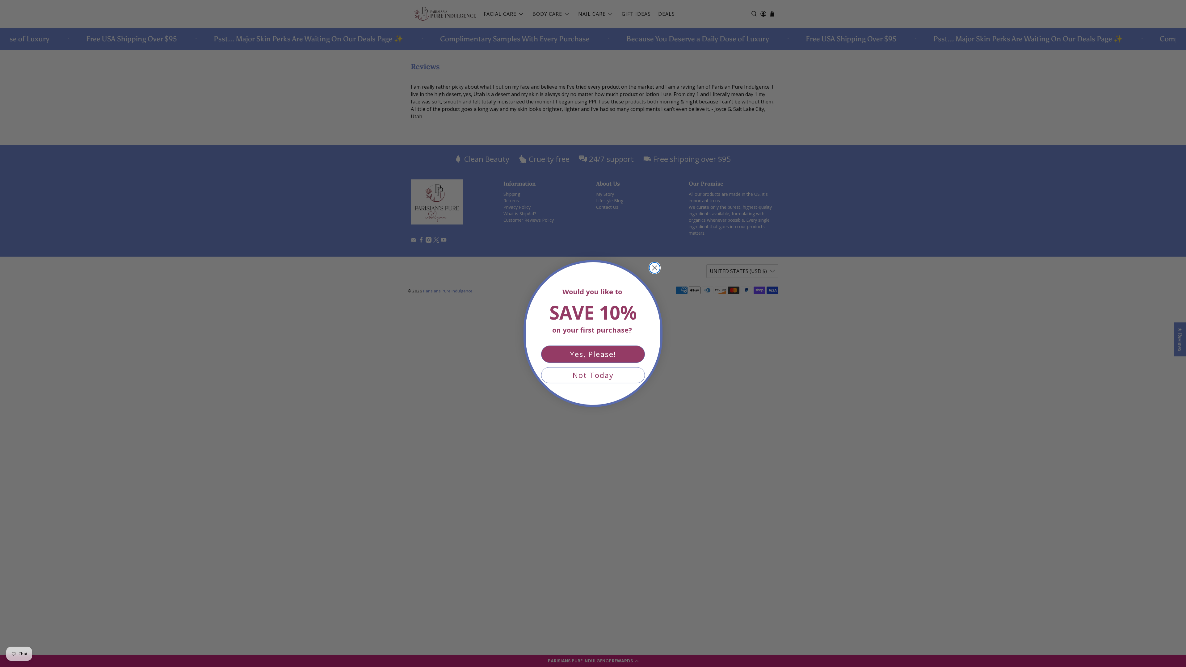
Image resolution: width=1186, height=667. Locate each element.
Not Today (593, 375)
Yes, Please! (593, 354)
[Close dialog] (654, 267)
